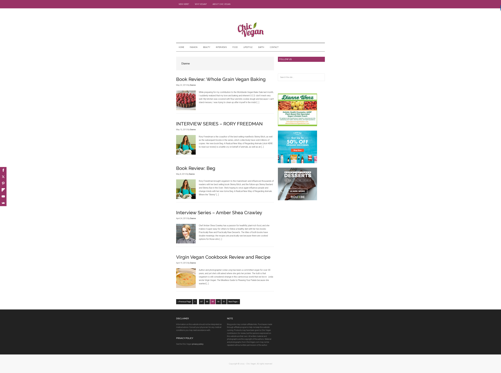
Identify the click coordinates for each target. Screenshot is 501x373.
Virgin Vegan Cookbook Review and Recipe (223, 257)
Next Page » (233, 302)
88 (208, 302)
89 (213, 302)
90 (219, 302)
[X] (3, 177)
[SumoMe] (3, 203)
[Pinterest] (3, 183)
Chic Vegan (250, 30)
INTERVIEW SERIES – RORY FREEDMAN (219, 123)
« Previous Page (184, 302)
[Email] (3, 196)
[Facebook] (3, 170)
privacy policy (197, 344)
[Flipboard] (3, 190)
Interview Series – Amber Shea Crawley (219, 212)
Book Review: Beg (195, 168)
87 (202, 302)
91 (225, 302)
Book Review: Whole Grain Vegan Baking (221, 79)
